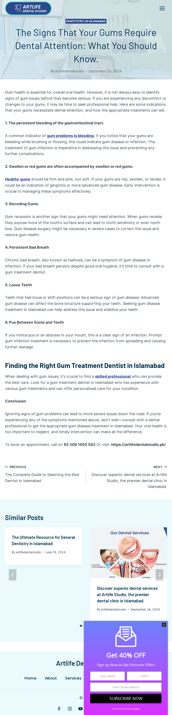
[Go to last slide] (12, 574)
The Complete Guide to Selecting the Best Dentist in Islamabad (42, 474)
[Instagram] (70, 709)
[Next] (159, 574)
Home (30, 678)
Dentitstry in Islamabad (86, 21)
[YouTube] (80, 709)
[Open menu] (162, 8)
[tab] (81, 626)
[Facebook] (59, 709)
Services (73, 678)
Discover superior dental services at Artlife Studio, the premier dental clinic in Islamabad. (129, 477)
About (51, 678)
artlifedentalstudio (69, 71)
